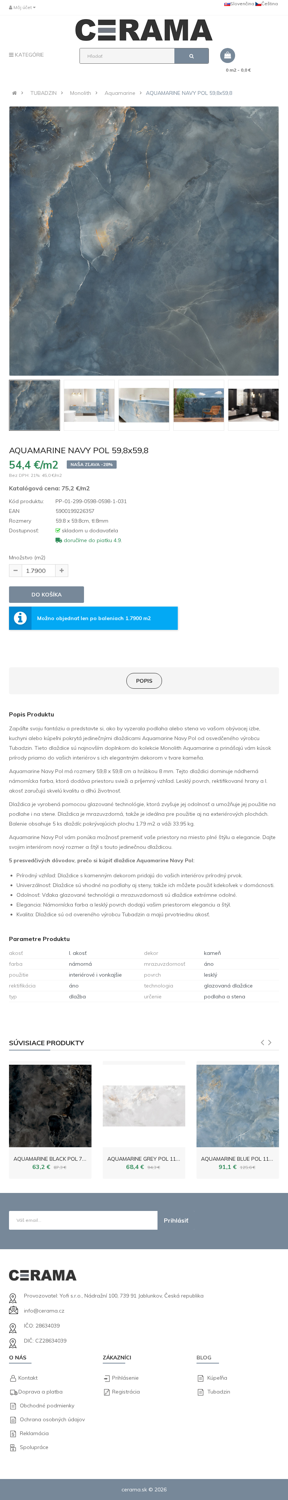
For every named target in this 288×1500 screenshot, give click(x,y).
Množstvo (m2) (27, 557)
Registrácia (126, 1391)
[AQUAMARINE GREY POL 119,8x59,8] (144, 1104)
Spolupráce (34, 1447)
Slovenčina (242, 3)
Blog (204, 1357)
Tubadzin (218, 1391)
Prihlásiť (176, 1220)
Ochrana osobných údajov (52, 1419)
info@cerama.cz (44, 1310)
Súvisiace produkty (46, 1042)
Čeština (269, 3)
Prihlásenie (125, 1377)
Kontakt (28, 1377)
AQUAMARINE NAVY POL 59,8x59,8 (189, 93)
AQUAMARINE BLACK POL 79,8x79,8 (58, 1158)
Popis (144, 680)
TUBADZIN (43, 93)
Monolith (80, 93)
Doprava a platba (40, 1391)
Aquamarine (120, 93)
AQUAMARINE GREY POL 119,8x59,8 (151, 1158)
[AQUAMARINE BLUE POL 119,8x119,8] (237, 1104)
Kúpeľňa (217, 1377)
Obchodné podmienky (47, 1405)
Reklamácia (34, 1433)
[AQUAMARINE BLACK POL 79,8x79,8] (50, 1104)
